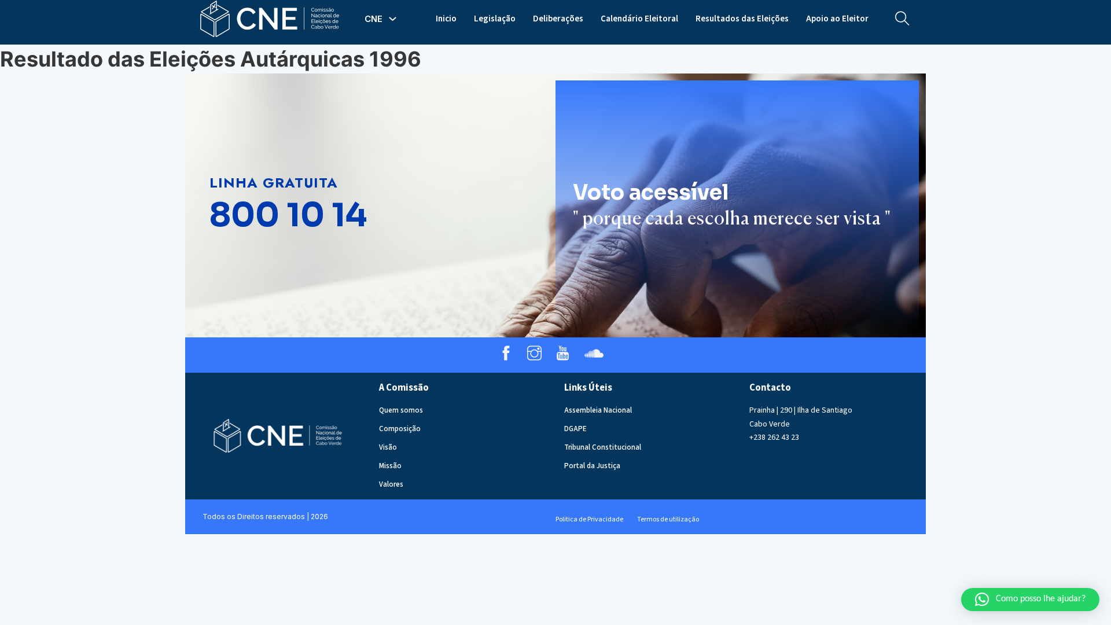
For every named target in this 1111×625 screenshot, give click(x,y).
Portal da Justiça (592, 466)
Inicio (446, 19)
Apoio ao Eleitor (837, 19)
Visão (388, 447)
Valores (391, 484)
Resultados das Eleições (742, 19)
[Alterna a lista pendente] (392, 18)
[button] (1030, 599)
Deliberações (558, 19)
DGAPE (575, 429)
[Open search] (902, 19)
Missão (390, 466)
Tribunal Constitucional (602, 447)
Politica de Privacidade (589, 519)
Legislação (495, 19)
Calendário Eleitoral (639, 19)
